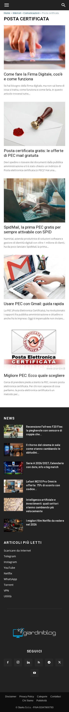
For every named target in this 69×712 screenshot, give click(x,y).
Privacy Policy (26, 696)
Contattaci (55, 696)
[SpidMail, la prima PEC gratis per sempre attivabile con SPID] (34, 200)
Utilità (8, 596)
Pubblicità (41, 700)
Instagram (10, 562)
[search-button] (63, 5)
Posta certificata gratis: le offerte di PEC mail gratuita (33, 153)
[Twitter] (59, 662)
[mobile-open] (6, 5)
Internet (17, 13)
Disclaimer (10, 696)
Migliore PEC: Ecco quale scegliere (34, 375)
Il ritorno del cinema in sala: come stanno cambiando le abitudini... (43, 448)
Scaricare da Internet (17, 550)
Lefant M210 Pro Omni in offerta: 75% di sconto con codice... (43, 485)
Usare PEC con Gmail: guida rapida (34, 303)
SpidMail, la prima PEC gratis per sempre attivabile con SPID (32, 229)
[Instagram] (18, 662)
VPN (6, 590)
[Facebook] (8, 662)
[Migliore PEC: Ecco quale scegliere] (34, 349)
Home (7, 13)
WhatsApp (10, 579)
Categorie (42, 696)
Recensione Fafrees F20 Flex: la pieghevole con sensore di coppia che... (44, 430)
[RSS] (39, 662)
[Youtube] (34, 673)
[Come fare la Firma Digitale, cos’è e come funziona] (34, 47)
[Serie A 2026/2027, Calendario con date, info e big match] (13, 467)
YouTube (9, 567)
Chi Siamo (27, 700)
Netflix (8, 573)
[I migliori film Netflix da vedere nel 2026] (13, 525)
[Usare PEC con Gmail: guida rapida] (34, 277)
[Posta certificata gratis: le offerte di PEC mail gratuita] (34, 124)
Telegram (10, 556)
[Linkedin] (28, 662)
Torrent (8, 585)
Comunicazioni (31, 13)
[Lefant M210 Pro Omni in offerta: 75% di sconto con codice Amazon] (13, 486)
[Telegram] (49, 662)
